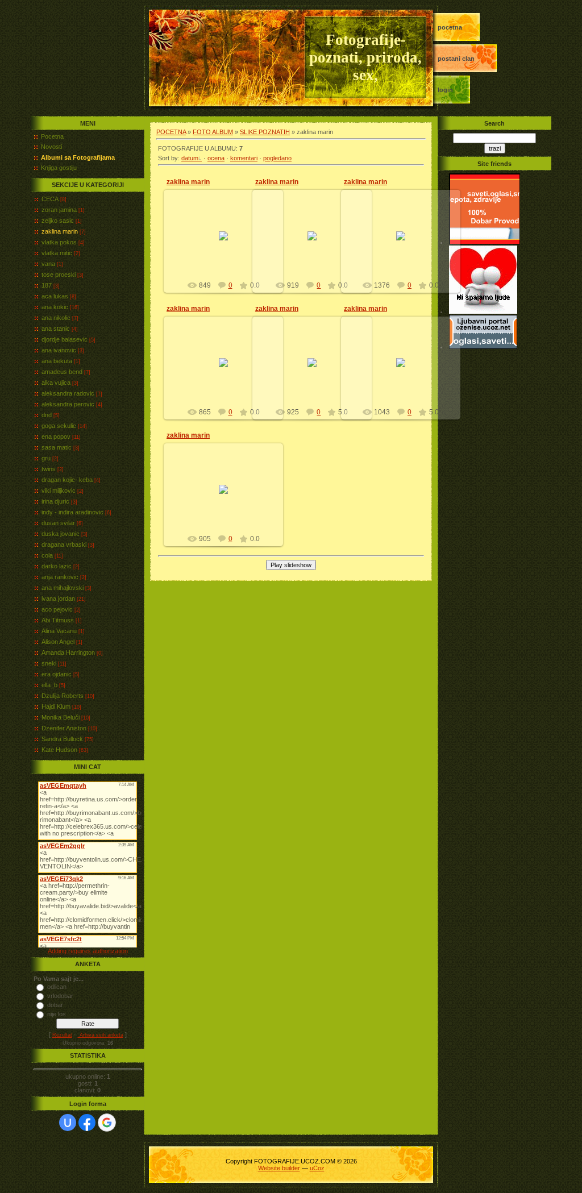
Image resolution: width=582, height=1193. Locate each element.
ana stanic (55, 328)
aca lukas (54, 296)
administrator (229, 245)
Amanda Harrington (68, 652)
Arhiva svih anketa (100, 1035)
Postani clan (456, 58)
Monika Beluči (60, 717)
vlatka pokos (59, 242)
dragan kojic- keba (67, 479)
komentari (243, 158)
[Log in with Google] (107, 1122)
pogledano (277, 158)
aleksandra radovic (67, 393)
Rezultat (62, 1035)
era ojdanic (56, 674)
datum (189, 158)
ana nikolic (55, 317)
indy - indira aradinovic (72, 512)
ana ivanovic (58, 350)
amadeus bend (61, 371)
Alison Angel (57, 641)
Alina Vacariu (59, 630)
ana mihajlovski (62, 587)
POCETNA (450, 27)
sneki (48, 663)
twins (48, 468)
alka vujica (55, 382)
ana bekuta (56, 361)
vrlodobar (60, 995)
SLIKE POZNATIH (265, 131)
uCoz (317, 1168)
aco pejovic (57, 609)
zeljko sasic (57, 220)
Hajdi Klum (55, 706)
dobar (55, 1004)
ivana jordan (58, 598)
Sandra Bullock (62, 738)
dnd (46, 414)
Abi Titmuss (57, 620)
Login (445, 89)
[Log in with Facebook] (86, 1122)
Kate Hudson (59, 749)
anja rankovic (59, 576)
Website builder (279, 1168)
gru (46, 458)
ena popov (55, 436)
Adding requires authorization (88, 950)
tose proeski (58, 274)
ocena (216, 158)
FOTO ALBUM (213, 131)
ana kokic (54, 307)
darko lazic (56, 566)
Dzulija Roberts (62, 695)
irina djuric (55, 501)
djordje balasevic (64, 339)
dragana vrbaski (63, 544)
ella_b (49, 684)
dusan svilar (58, 522)
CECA (50, 199)
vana (48, 263)
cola (47, 555)
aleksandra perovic (67, 404)
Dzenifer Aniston (63, 728)
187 (46, 285)
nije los (56, 1014)
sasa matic (56, 447)
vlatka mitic (56, 253)
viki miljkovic (58, 490)
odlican (56, 986)
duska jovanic (60, 533)
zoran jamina (59, 209)
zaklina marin (59, 231)
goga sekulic (58, 425)
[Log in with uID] (67, 1122)
